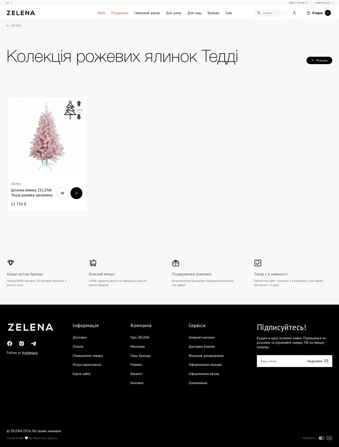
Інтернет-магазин (202, 337)
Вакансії (136, 373)
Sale (228, 13)
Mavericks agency (45, 438)
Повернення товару (88, 355)
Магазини (138, 346)
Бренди (213, 13)
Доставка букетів (202, 346)
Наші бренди (141, 355)
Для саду (194, 13)
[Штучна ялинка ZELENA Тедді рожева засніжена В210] (46, 153)
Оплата (78, 346)
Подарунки (119, 13)
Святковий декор (147, 13)
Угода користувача (87, 364)
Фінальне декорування (206, 355)
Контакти (137, 383)
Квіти (101, 13)
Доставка (80, 337)
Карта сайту (81, 373)
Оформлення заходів (205, 364)
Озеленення (198, 383)
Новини (136, 364)
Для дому (173, 13)
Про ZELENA (140, 337)
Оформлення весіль (204, 373)
